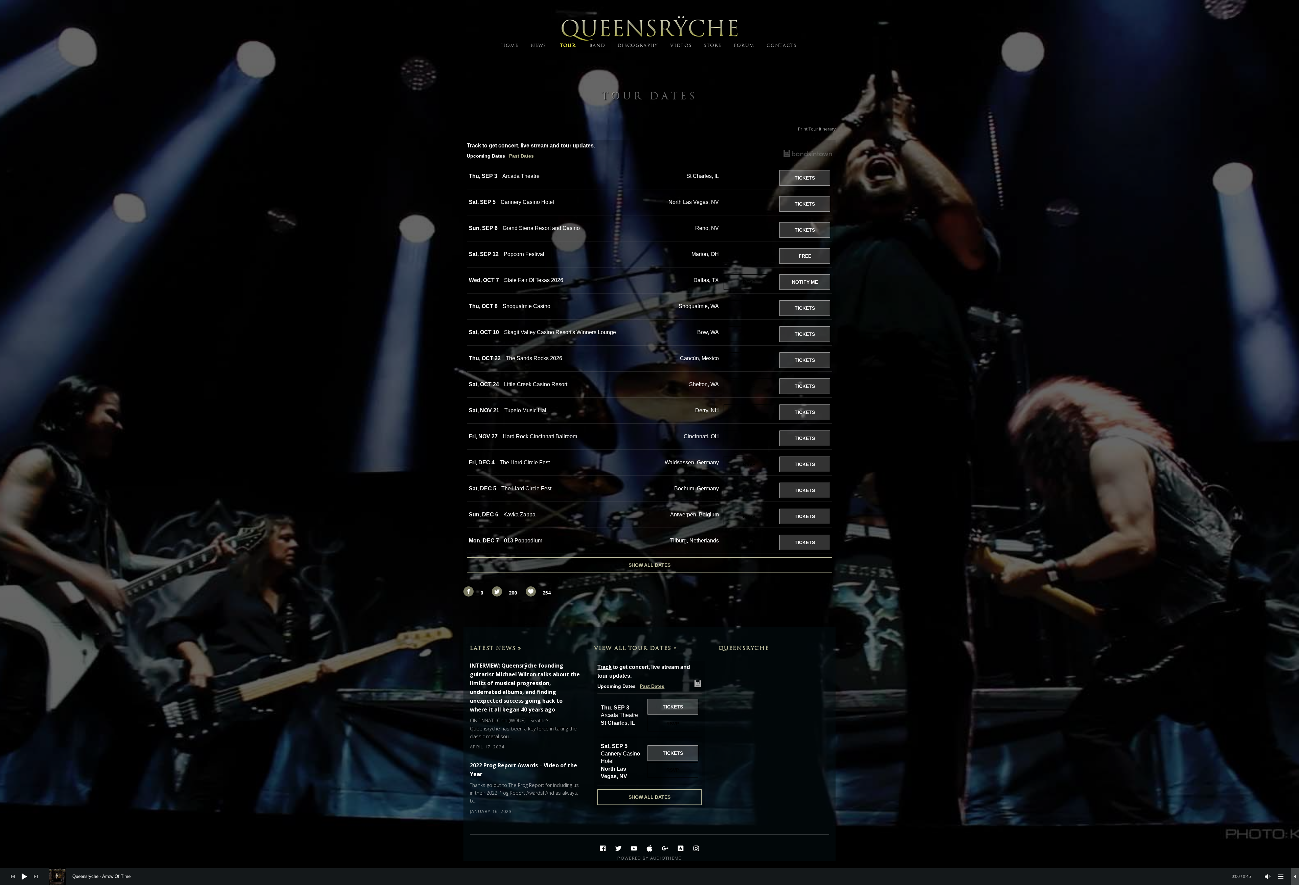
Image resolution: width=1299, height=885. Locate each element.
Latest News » (496, 648)
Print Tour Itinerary (817, 129)
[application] (649, 876)
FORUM (744, 45)
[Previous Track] (12, 876)
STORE (713, 45)
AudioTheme (666, 858)
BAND (597, 45)
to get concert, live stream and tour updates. (531, 145)
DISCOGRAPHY (637, 45)
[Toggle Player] (1295, 876)
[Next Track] (35, 876)
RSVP (749, 178)
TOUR (568, 45)
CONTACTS (781, 45)
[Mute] (1267, 876)
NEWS (538, 45)
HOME (509, 45)
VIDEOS (680, 45)
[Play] (24, 876)
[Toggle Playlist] (1280, 876)
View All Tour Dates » (635, 648)
